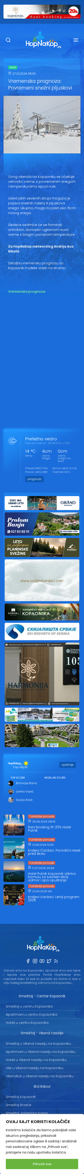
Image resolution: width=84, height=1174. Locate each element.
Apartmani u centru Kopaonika (31, 1014)
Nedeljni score (55, 777)
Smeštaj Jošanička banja (27, 1113)
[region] (42, 1144)
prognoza (34, 479)
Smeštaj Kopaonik (21, 1096)
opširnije (68, 765)
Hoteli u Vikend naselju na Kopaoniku (36, 1060)
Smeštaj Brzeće (18, 1105)
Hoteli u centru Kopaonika (27, 1022)
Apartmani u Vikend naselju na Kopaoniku (40, 1051)
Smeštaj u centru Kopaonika (29, 1006)
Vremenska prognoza (26, 291)
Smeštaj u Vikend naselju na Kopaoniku (38, 1043)
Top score (17, 777)
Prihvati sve (42, 1164)
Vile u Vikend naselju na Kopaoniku (34, 1068)
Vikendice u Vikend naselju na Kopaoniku (40, 1076)
